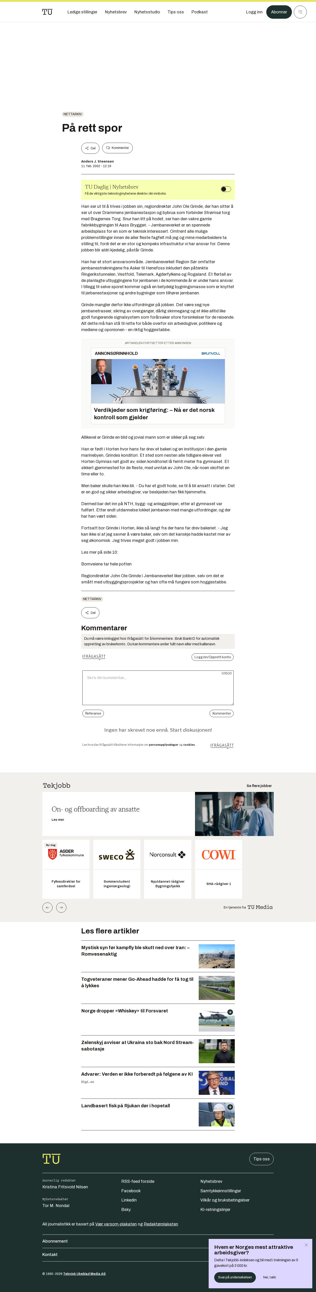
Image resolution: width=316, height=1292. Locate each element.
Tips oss (261, 1159)
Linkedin (129, 1200)
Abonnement (55, 1241)
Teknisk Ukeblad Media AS (84, 1274)
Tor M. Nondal (55, 1205)
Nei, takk (269, 1277)
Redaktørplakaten (161, 1224)
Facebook (131, 1191)
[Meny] (300, 12)
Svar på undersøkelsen (235, 1277)
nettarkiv (73, 114)
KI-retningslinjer (215, 1209)
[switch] (226, 189)
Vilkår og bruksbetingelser (225, 1200)
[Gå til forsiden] (47, 12)
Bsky (126, 1209)
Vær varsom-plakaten (116, 1224)
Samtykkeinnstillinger (220, 1191)
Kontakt (50, 1254)
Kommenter (120, 148)
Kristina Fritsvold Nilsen (65, 1187)
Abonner (279, 12)
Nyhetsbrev (211, 1181)
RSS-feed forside (137, 1181)
